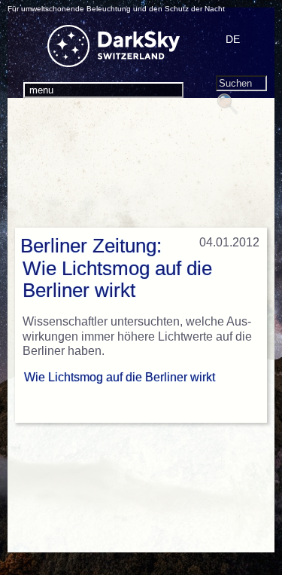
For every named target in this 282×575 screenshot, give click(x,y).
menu (41, 90)
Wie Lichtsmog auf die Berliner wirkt (119, 377)
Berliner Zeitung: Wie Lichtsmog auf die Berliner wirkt (116, 268)
